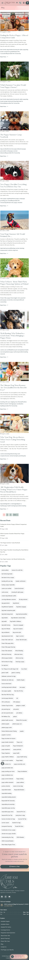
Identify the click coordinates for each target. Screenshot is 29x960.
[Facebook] (1, 896)
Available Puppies (5, 921)
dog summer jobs (17, 248)
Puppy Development (18, 745)
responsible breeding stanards (9, 797)
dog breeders (5, 617)
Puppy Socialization (22, 771)
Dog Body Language (21, 606)
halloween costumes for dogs (9, 676)
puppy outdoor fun (6, 764)
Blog (2, 944)
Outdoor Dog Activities (7, 705)
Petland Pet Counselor (21, 720)
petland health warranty (7, 720)
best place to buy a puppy (8, 577)
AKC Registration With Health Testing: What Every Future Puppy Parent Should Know (13, 489)
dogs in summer (20, 636)
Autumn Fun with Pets (17, 570)
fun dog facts (14, 250)
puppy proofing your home (8, 771)
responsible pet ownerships (8, 804)
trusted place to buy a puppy (8, 830)
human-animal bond (10, 455)
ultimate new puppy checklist (14, 202)
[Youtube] (9, 896)
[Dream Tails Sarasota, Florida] (9, 2)
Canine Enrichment (19, 588)
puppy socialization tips (7, 775)
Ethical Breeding (19, 650)
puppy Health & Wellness (8, 756)
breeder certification (20, 581)
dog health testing (6, 625)
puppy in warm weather (7, 760)
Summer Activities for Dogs (8, 819)
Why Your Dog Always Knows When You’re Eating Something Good (12, 439)
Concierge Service (5, 930)
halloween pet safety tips (8, 680)
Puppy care (19, 742)
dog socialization (4, 149)
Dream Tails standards (7, 650)
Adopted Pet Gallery (6, 927)
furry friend (24, 669)
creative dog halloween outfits (9, 595)
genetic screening (10, 503)
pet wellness (19, 713)
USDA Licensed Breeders (8, 841)
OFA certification (6, 702)
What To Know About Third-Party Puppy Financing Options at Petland (14, 283)
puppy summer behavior (7, 778)
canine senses (4, 453)
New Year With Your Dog (8, 694)
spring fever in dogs (20, 815)
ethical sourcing (19, 658)
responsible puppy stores (7, 811)
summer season (5, 822)
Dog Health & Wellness (15, 621)
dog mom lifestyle (17, 401)
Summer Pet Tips (22, 819)
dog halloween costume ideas (18, 617)
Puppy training (19, 778)
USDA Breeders (20, 837)
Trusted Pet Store (19, 826)
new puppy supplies (5, 198)
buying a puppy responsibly (8, 584)
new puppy (22, 687)
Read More (3, 56)
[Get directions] (16, 2)
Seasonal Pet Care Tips (7, 815)
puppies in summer (6, 734)
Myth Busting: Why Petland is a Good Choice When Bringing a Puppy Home (12, 335)
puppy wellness (20, 782)
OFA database (16, 702)
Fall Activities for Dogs (7, 661)
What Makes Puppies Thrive (8, 844)
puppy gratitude (17, 749)
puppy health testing (9, 505)
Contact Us (3, 947)
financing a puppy (20, 661)
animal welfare (5, 570)
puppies (22, 731)
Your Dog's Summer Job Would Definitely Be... (13, 559)
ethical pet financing (6, 654)
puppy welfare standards (7, 782)
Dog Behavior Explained (7, 606)
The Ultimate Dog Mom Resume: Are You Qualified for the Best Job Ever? (13, 387)
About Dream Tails (5, 935)
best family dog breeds (6, 49)
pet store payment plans (7, 713)
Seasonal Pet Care (21, 811)
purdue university (6, 786)
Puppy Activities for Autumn (8, 738)
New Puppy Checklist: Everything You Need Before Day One (13, 185)
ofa (17, 698)
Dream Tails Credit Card (7, 639)
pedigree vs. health (20, 705)
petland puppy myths (11, 352)
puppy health (16, 753)
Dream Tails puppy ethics (8, 643)
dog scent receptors (18, 628)
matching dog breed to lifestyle (9, 687)
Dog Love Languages (18, 625)
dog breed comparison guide (8, 610)
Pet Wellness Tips (6, 716)
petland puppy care (16, 198)
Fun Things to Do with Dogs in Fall (10, 669)
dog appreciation (6, 603)
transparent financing (7, 826)
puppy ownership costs (9, 300)
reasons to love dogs (18, 786)
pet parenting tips (21, 455)
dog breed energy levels (7, 614)
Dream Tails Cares (5, 941)
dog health (3, 503)
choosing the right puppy (19, 49)
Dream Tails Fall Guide (21, 639)
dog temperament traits (7, 636)
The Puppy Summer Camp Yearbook (10, 542)
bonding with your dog (6, 401)
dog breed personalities (6, 248)
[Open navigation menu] (2, 2)
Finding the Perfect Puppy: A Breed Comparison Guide (14, 36)
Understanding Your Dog (7, 837)
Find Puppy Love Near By (7, 949)
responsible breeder (6, 789)
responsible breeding (20, 505)
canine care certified (5, 349)
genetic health (5, 672)
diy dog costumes (23, 599)
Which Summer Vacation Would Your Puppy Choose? (13, 86)
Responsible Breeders (19, 789)
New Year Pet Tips (18, 691)
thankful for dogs (16, 822)
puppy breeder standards (8, 742)
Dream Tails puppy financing (8, 298)
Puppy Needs (19, 760)
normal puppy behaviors (15, 149)
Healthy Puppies (21, 680)
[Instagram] (5, 896)
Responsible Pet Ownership (13, 53)
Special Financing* (5, 938)
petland (15, 716)
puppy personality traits (7, 767)
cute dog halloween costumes (9, 599)
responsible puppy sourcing (8, 808)
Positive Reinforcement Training (9, 731)
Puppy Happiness (6, 753)
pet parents (16, 709)
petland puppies (5, 723)
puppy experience (6, 749)
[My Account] (23, 3)
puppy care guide (6, 745)
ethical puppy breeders (7, 658)
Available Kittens (5, 924)
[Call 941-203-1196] (20, 2)
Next (14, 514)
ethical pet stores (16, 349)
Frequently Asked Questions (8, 932)
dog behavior (11, 453)
